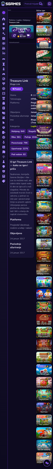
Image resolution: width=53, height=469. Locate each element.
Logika (34, 126)
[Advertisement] (21, 14)
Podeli (17, 89)
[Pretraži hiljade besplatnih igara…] (41, 3)
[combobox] (34, 3)
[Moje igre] (49, 4)
